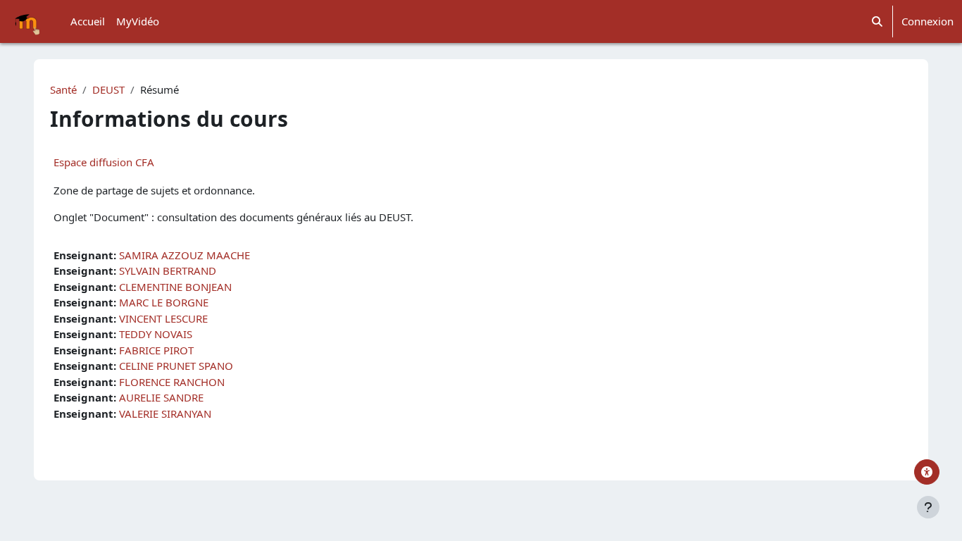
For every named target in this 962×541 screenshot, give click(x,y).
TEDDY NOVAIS (155, 334)
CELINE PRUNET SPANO (176, 366)
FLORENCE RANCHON (172, 382)
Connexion (927, 21)
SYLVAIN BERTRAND (167, 270)
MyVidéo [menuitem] (137, 21)
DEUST (108, 89)
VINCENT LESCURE (163, 318)
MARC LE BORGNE (163, 302)
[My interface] (926, 472)
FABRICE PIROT (156, 350)
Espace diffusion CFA (104, 162)
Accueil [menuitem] (87, 21)
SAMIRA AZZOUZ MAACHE (184, 255)
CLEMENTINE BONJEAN (175, 287)
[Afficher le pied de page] (928, 507)
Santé (63, 89)
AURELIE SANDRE (161, 397)
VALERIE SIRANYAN (165, 413)
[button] (877, 21)
